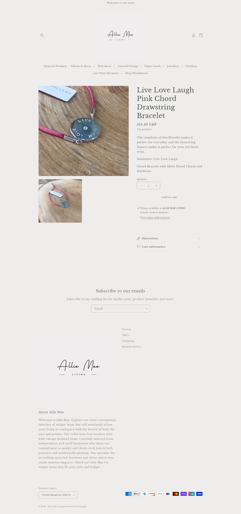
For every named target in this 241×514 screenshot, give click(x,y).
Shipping (128, 340)
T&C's (126, 335)
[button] (42, 35)
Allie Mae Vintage (56, 506)
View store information (155, 217)
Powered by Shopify (76, 506)
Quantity (142, 179)
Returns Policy (131, 346)
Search (126, 329)
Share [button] (144, 226)
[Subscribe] (146, 308)
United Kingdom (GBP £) (56, 495)
